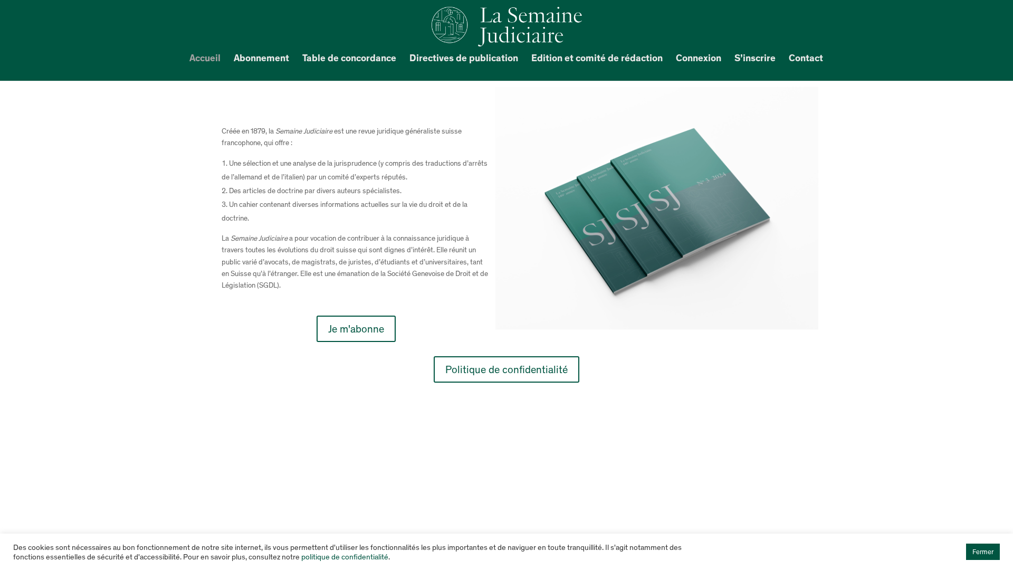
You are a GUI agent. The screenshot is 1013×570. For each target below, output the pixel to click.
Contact (806, 59)
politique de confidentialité (344, 557)
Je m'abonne (356, 328)
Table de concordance (349, 59)
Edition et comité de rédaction (597, 59)
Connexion (698, 59)
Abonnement (261, 59)
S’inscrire (755, 59)
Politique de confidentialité (506, 369)
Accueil (205, 59)
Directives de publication (463, 59)
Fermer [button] (982, 552)
